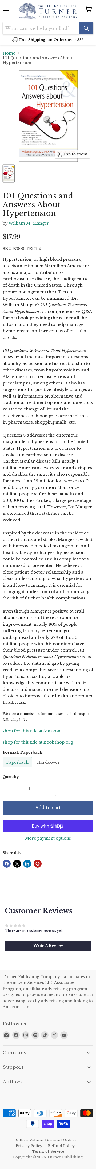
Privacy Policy (29, 1146)
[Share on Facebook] (7, 864)
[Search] (86, 28)
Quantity (11, 777)
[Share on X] (17, 864)
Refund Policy (61, 1146)
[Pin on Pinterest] (38, 864)
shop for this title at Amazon (32, 730)
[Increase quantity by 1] (49, 789)
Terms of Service (48, 1151)
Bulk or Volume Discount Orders (45, 1140)
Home (9, 53)
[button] (48, 946)
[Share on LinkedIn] (27, 864)
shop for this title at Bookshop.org (38, 742)
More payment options (48, 838)
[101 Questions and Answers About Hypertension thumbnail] (8, 173)
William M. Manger (29, 223)
